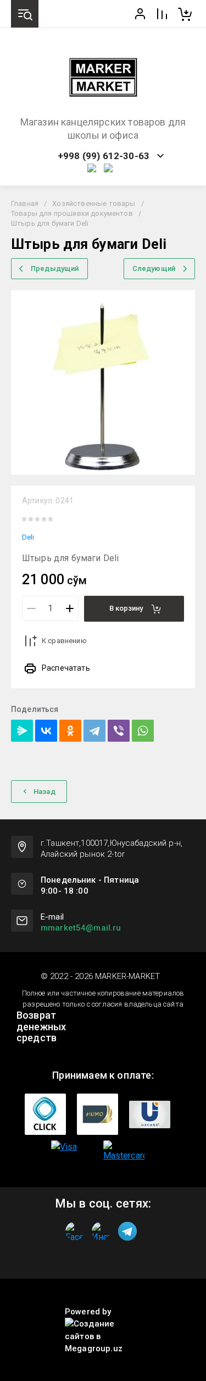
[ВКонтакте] (46, 731)
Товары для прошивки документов (72, 213)
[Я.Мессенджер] (22, 731)
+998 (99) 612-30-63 (103, 156)
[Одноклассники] (70, 731)
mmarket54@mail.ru (81, 928)
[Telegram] (94, 731)
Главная (24, 203)
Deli (28, 537)
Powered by (88, 1312)
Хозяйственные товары (93, 203)
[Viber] (119, 731)
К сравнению (64, 641)
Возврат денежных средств (41, 1026)
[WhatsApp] (143, 731)
